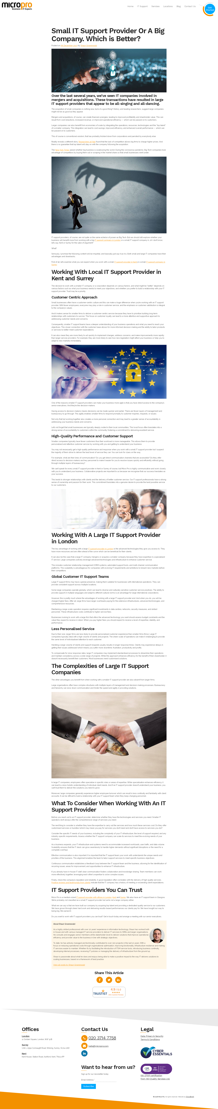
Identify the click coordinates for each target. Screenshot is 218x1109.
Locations (168, 6)
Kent (24, 1053)
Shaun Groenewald (89, 45)
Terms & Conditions (150, 1039)
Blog (178, 6)
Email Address (88, 1080)
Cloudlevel (190, 1097)
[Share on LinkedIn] (118, 980)
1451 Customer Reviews (116, 995)
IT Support (142, 6)
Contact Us (190, 6)
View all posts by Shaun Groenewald (69, 965)
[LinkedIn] (84, 1053)
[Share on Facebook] (100, 980)
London (26, 1036)
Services (155, 6)
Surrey (25, 1045)
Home (130, 6)
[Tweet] (109, 980)
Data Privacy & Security (152, 1036)
